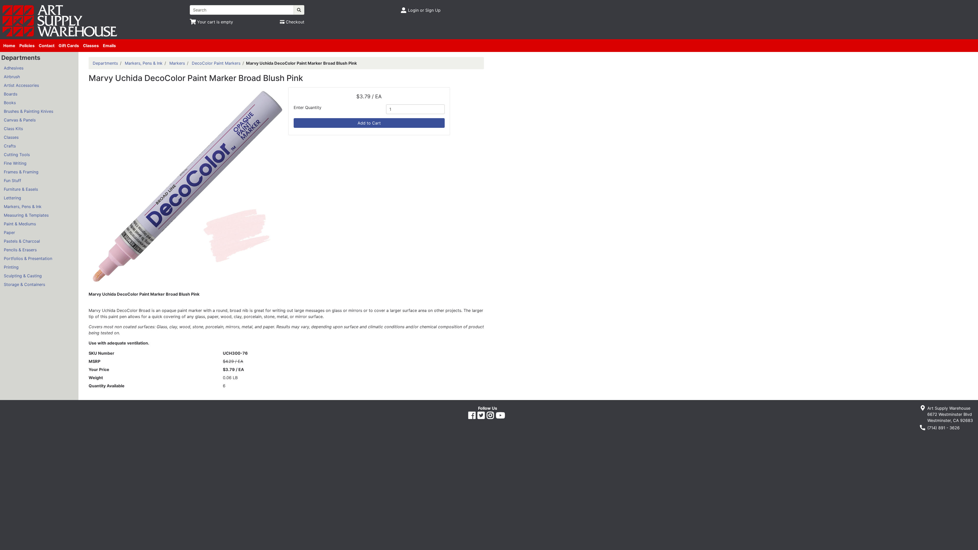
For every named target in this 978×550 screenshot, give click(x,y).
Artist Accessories (21, 85)
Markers (177, 63)
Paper (9, 232)
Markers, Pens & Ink (23, 206)
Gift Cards (69, 45)
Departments (105, 63)
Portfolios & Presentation (28, 258)
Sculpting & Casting (23, 275)
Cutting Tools (17, 154)
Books (10, 102)
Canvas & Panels (20, 119)
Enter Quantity (307, 107)
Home (9, 45)
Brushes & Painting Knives (28, 111)
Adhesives (13, 68)
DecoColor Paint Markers (216, 63)
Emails (109, 45)
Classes (91, 45)
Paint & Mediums (20, 223)
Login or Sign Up (424, 10)
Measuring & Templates (26, 215)
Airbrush (12, 76)
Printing (11, 267)
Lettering (12, 197)
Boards (10, 94)
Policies (27, 45)
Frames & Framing (21, 171)
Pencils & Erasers (20, 249)
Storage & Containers (24, 284)
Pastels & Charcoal (22, 241)
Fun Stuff (12, 180)
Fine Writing (15, 163)
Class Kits (13, 128)
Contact (47, 45)
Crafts (10, 145)
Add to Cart (369, 123)
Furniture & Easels (21, 189)
